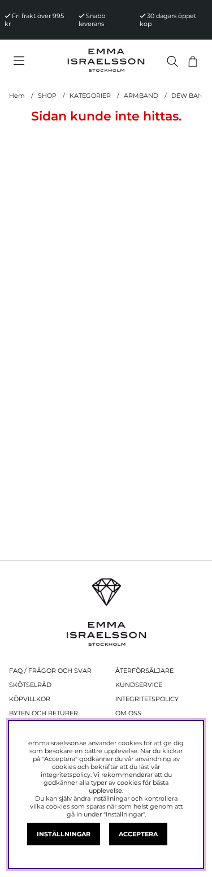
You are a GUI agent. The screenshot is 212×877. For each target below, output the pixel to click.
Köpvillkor (29, 699)
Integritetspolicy (147, 699)
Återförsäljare (144, 671)
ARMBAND (141, 96)
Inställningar (63, 834)
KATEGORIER (90, 96)
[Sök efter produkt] (172, 61)
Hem (17, 96)
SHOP (47, 96)
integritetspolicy (65, 775)
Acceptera (138, 834)
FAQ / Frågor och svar (50, 671)
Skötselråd (30, 685)
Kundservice (138, 685)
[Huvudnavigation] (33, 61)
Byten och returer (43, 713)
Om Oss (128, 713)
